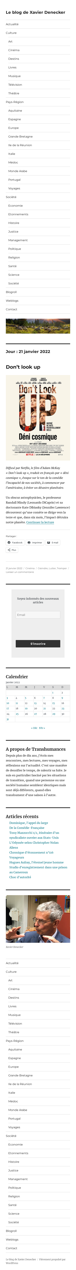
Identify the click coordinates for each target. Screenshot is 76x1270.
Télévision (15, 84)
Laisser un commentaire (20, 572)
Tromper (62, 568)
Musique (14, 76)
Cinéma (13, 50)
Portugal (14, 179)
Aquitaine (15, 110)
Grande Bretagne (20, 136)
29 (53, 713)
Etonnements (18, 214)
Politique (14, 249)
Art (10, 41)
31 (8, 719)
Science (13, 274)
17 (8, 708)
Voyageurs (16, 857)
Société (11, 197)
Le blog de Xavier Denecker (35, 12)
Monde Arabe (17, 171)
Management (18, 240)
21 (44, 708)
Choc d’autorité (20, 877)
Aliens (13, 847)
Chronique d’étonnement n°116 (31, 852)
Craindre (43, 568)
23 (63, 708)
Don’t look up (23, 367)
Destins (13, 58)
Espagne (14, 119)
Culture (11, 33)
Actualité (12, 24)
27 (35, 713)
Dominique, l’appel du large (28, 823)
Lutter (52, 568)
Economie (15, 205)
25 (17, 713)
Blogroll (11, 292)
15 (53, 703)
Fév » (42, 728)
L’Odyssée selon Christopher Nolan (34, 842)
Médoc (13, 162)
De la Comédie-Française (26, 828)
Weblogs (12, 300)
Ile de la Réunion (20, 145)
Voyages (14, 188)
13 (35, 703)
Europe (13, 128)
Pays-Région (15, 102)
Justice (13, 231)
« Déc (34, 728)
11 (17, 703)
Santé (12, 266)
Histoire (13, 223)
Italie (11, 154)
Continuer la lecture (40, 522)
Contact (11, 309)
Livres (12, 67)
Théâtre (13, 93)
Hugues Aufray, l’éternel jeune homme (36, 862)
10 (8, 703)
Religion (14, 257)
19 (26, 708)
